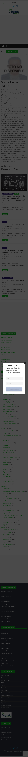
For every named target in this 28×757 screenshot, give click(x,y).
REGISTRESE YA (14, 389)
